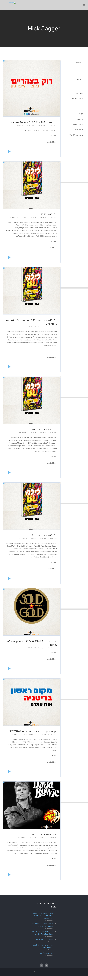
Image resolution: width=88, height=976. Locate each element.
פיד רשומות (77, 124)
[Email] (41, 965)
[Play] (9, 151)
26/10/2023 (53, 648)
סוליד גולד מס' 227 (46, 953)
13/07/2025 (53, 327)
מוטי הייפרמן (42, 125)
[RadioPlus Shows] (9, 2)
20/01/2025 (53, 538)
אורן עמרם (43, 217)
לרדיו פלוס (36, 972)
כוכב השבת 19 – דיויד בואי (44, 834)
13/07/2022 (53, 734)
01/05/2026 (53, 125)
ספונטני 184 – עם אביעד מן (43, 939)
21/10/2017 (53, 837)
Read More (53, 136)
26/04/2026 (53, 217)
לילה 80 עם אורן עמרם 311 (44, 535)
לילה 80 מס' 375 (49, 214)
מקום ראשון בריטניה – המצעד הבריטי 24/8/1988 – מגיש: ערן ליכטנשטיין (43, 915)
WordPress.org (75, 135)
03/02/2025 (53, 433)
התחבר (78, 119)
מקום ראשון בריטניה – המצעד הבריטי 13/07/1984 (32, 731)
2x (8, 893)
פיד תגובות (77, 130)
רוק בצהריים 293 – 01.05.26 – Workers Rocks (34, 122)
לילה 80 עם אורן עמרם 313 (44, 429)
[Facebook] (46, 965)
